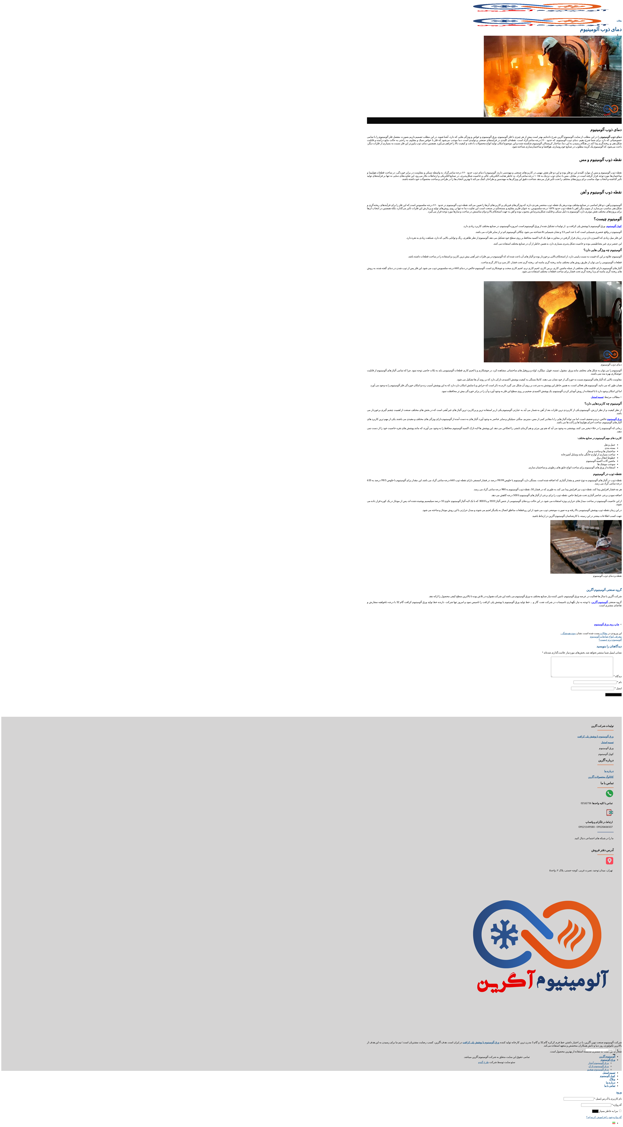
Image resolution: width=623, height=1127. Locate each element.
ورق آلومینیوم (608, 1059)
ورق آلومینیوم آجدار (598, 1062)
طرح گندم (483, 1062)
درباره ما (609, 770)
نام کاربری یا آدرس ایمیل (608, 1098)
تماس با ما (609, 1085)
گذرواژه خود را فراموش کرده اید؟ (604, 1117)
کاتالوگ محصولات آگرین (601, 776)
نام (619, 682)
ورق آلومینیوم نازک (599, 1066)
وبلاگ (612, 1079)
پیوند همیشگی (568, 633)
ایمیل (618, 688)
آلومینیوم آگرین (607, 1056)
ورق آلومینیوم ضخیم (598, 1069)
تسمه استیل (609, 1072)
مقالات (619, 20)
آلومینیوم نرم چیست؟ (610, 639)
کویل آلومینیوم (607, 1075)
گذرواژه (617, 1104)
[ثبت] (614, 1054)
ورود (595, 1111)
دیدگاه (618, 676)
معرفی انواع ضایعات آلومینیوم (606, 636)
